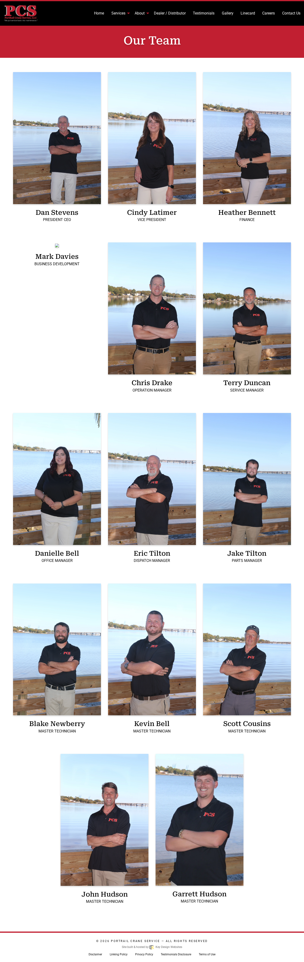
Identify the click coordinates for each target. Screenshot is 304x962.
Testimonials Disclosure (176, 954)
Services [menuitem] (118, 13)
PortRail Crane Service (135, 941)
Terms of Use (207, 954)
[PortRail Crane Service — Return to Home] (25, 13)
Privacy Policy (144, 954)
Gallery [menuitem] (227, 13)
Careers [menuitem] (268, 13)
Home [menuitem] (99, 13)
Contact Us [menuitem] (291, 13)
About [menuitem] (140, 13)
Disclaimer (95, 954)
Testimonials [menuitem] (203, 13)
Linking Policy (119, 954)
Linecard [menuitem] (248, 13)
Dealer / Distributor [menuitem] (170, 13)
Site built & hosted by (152, 947)
